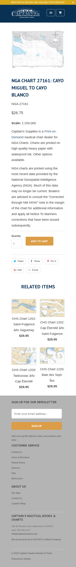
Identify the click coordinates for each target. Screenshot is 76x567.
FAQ (13, 473)
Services (15, 468)
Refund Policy (18, 462)
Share (37, 261)
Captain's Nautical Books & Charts (35, 553)
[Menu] (51, 12)
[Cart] (60, 12)
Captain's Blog (18, 503)
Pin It (53, 261)
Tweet (20, 261)
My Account (16, 478)
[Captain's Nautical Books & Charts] (25, 14)
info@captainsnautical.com (24, 534)
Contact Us (16, 452)
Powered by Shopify (21, 559)
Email (35, 270)
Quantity (16, 236)
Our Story (16, 493)
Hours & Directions (20, 457)
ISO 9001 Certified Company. (47, 539)
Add (19, 270)
